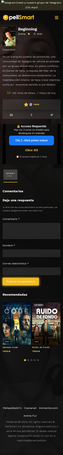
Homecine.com (48, 408)
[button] (25, 360)
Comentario (11, 218)
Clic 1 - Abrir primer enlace (32, 140)
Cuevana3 (30, 408)
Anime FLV (30, 415)
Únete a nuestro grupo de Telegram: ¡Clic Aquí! (39, 5)
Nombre (9, 245)
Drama (21, 34)
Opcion (10, 174)
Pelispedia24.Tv (12, 408)
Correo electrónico (16, 263)
